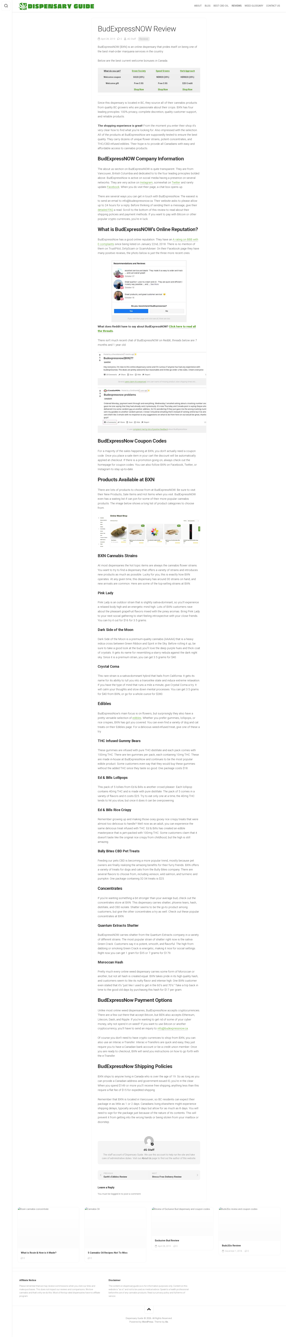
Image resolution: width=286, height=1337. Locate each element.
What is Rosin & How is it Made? (38, 1252)
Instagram (146, 182)
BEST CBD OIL (221, 5)
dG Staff (131, 38)
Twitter (176, 182)
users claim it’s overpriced (135, 382)
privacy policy (162, 1292)
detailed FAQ (105, 210)
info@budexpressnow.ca (172, 1028)
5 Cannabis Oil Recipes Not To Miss (108, 1252)
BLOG (207, 5)
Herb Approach (187, 71)
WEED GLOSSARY (254, 5)
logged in (116, 1194)
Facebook (113, 187)
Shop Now (139, 89)
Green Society (139, 71)
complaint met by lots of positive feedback (150, 429)
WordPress (147, 1321)
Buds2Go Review (231, 1245)
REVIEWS (237, 5)
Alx (166, 1321)
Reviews (143, 38)
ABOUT (198, 5)
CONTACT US (273, 5)
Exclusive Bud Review (167, 1240)
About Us (146, 1158)
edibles (136, 718)
